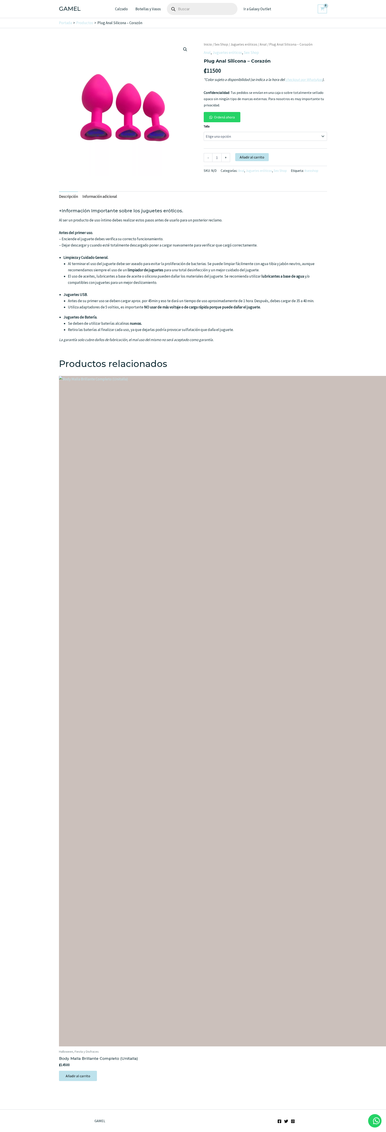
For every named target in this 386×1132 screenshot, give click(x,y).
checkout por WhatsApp (303, 79)
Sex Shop (221, 44)
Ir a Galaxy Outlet (257, 8)
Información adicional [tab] (99, 196)
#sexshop (311, 171)
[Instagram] (293, 1121)
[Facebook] (279, 1121)
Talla (207, 126)
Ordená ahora (224, 117)
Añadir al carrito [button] (78, 1076)
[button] (185, 49)
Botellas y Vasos (148, 8)
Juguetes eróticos (244, 44)
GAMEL (70, 8)
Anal (263, 44)
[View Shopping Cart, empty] (322, 8)
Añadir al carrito (252, 157)
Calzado (121, 8)
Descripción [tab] (68, 196)
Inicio (208, 44)
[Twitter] (286, 1121)
